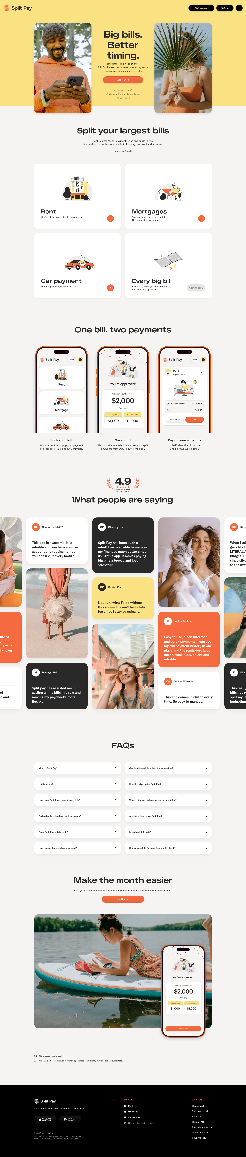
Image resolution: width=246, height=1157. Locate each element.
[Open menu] (239, 8)
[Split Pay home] (17, 8)
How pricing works (123, 150)
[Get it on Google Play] (70, 1119)
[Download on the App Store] (45, 1119)
